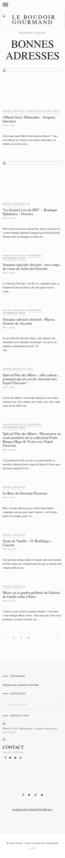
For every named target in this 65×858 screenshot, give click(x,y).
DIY (28, 204)
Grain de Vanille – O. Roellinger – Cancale (28, 542)
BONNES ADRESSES (14, 111)
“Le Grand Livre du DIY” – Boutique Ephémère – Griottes (30, 211)
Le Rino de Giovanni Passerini (25, 493)
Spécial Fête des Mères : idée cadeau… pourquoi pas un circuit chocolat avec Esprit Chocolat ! (31, 378)
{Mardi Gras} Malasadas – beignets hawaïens (29, 119)
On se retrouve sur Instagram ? (32, 808)
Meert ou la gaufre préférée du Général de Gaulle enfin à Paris (31, 594)
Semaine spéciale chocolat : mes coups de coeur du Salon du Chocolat (31, 266)
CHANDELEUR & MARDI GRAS (43, 111)
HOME (32, 848)
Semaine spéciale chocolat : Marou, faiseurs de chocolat (29, 321)
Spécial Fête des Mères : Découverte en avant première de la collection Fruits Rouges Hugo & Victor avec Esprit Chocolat (32, 439)
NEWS (22, 258)
